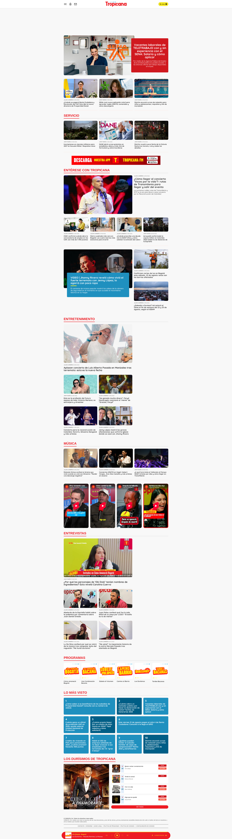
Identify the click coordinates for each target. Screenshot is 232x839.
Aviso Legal (98, 826)
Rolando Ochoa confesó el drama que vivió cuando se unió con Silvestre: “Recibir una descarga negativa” (80, 474)
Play (117, 835)
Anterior (106, 835)
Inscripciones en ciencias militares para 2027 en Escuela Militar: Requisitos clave (79, 145)
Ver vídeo (162, 768)
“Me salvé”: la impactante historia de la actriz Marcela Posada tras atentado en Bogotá (115, 646)
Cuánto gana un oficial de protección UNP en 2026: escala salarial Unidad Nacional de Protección (76, 726)
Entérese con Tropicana (87, 170)
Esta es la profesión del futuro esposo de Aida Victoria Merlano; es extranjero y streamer (80, 400)
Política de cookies (127, 826)
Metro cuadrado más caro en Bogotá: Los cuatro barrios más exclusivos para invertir (102, 238)
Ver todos (139, 807)
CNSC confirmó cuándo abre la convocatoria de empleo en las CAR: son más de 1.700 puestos (76, 238)
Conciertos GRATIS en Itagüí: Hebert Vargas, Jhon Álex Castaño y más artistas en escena (115, 474)
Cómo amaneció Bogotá (70, 682)
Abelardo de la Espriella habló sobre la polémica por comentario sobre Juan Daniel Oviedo (80, 614)
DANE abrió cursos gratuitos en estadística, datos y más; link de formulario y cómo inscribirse (111, 146)
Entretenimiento (79, 319)
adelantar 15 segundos (122, 835)
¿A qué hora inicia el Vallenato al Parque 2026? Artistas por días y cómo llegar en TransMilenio (150, 474)
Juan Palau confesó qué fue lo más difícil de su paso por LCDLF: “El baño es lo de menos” (115, 614)
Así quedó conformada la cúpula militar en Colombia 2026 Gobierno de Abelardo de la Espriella (155, 239)
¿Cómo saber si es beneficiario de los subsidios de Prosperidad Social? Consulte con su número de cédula (88, 706)
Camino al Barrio (123, 681)
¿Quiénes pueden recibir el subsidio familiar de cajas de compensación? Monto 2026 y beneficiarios (128, 745)
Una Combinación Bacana (88, 682)
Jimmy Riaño (102, 100)
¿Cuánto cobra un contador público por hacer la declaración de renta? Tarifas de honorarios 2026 (129, 708)
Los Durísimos (139, 681)
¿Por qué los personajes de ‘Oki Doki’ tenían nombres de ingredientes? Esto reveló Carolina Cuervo (95, 583)
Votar (162, 765)
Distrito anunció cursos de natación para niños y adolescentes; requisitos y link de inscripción (150, 104)
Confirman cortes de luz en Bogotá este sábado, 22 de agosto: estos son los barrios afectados (150, 275)
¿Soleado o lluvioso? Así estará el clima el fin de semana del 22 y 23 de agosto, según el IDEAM (150, 307)
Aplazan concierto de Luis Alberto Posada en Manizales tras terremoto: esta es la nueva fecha (97, 369)
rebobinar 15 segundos (111, 835)
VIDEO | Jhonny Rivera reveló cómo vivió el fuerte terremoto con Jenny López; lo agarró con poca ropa (97, 280)
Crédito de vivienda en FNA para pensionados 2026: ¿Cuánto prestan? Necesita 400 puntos (76, 744)
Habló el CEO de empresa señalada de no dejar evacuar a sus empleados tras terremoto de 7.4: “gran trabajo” (102, 746)
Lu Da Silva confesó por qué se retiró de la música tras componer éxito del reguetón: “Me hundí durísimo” (80, 646)
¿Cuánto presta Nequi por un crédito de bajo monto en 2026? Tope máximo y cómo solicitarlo (102, 726)
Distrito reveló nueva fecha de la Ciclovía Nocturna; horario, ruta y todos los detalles (150, 146)
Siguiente (127, 835)
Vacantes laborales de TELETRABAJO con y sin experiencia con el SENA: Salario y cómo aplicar (149, 51)
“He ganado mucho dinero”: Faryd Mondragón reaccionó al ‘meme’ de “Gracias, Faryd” (114, 400)
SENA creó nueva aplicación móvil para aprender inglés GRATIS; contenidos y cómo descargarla (114, 104)
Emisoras (89, 826)
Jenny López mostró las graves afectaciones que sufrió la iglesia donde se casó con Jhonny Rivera (114, 432)
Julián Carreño (68, 100)
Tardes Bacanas (158, 681)
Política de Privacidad (111, 826)
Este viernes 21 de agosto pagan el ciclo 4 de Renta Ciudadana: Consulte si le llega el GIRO (141, 723)
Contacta (81, 826)
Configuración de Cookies (145, 826)
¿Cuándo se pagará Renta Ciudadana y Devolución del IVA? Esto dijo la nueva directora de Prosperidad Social (79, 104)
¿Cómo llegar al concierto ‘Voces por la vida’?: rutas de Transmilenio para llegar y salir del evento (150, 183)
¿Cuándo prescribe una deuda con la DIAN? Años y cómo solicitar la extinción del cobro (128, 238)
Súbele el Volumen (106, 681)
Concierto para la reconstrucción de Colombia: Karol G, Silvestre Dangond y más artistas (80, 432)
